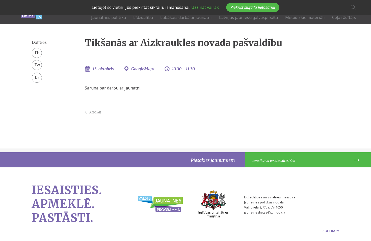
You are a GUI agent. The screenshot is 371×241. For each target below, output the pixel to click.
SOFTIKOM (331, 230)
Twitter (37, 63)
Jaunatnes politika (108, 17)
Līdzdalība (143, 17)
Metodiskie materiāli (305, 17)
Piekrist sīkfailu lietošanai (252, 7)
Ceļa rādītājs (344, 17)
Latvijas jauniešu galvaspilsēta (248, 17)
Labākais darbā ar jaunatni (186, 17)
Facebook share (37, 53)
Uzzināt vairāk (204, 7)
